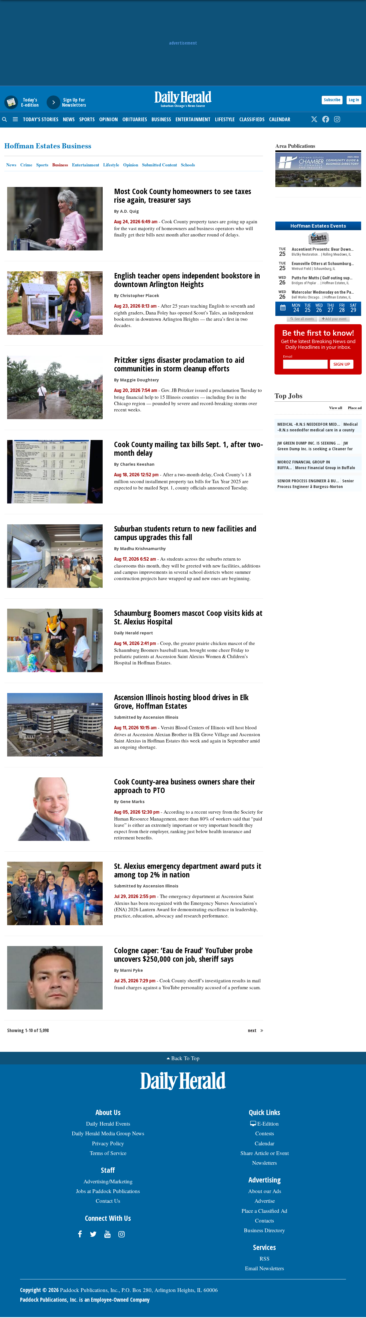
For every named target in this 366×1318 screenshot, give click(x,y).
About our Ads (264, 1190)
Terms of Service (108, 1152)
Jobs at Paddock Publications (108, 1190)
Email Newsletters (264, 1268)
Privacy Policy (108, 1143)
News (69, 119)
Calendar (279, 119)
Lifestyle (225, 119)
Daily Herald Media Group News (108, 1133)
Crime (26, 165)
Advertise (264, 1200)
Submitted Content (159, 165)
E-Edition (267, 1123)
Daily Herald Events (108, 1123)
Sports (87, 119)
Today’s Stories (40, 119)
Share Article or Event (264, 1152)
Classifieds (251, 119)
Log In (354, 99)
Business (161, 119)
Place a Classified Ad (264, 1210)
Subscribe (332, 99)
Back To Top (185, 1058)
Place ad (355, 407)
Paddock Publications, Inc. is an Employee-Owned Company (85, 1299)
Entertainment (193, 119)
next (252, 1030)
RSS (265, 1258)
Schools (188, 165)
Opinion (108, 119)
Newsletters (264, 1162)
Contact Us (108, 1200)
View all (335, 407)
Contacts (264, 1220)
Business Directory (264, 1230)
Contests (264, 1133)
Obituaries (134, 119)
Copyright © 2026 (39, 1290)
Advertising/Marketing (108, 1181)
